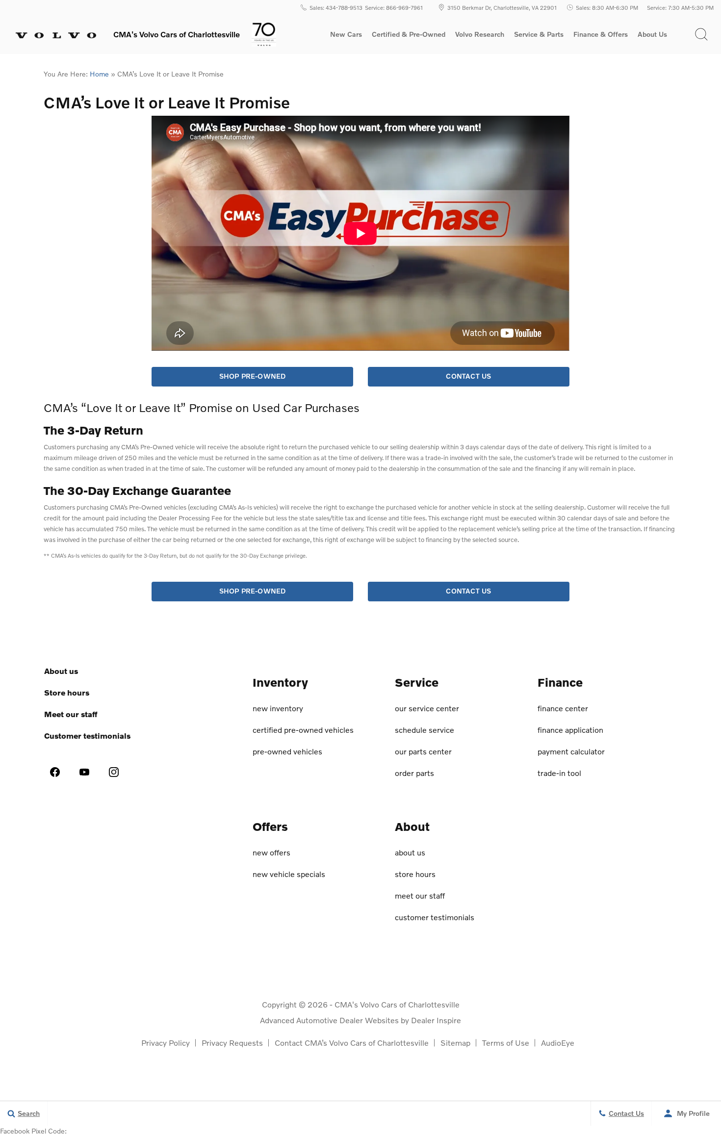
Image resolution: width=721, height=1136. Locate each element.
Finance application (570, 729)
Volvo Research (479, 36)
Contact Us (468, 376)
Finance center (563, 708)
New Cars (346, 34)
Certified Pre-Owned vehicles (303, 729)
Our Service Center (427, 708)
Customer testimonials (87, 735)
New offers (271, 852)
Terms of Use (505, 1042)
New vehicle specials (289, 873)
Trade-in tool (559, 772)
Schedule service (424, 729)
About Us (652, 34)
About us (61, 670)
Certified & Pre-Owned (408, 34)
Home (99, 74)
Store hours (66, 692)
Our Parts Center (423, 751)
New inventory (278, 708)
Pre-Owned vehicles (287, 751)
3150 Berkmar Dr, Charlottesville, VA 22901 (502, 7)
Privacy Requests (232, 1042)
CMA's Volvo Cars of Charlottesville (397, 1004)
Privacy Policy (165, 1042)
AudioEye (557, 1042)
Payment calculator (571, 751)
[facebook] (55, 772)
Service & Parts (539, 34)
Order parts (414, 772)
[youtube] (84, 772)
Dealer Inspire (436, 1020)
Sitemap (455, 1042)
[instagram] (114, 772)
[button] (701, 34)
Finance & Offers (600, 34)
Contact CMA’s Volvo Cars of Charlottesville (352, 1042)
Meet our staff (70, 714)
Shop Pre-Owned (252, 376)
